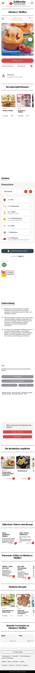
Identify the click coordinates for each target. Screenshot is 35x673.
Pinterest (11, 665)
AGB (9, 661)
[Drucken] (31, 66)
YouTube (18, 665)
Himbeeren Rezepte (27, 392)
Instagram (25, 665)
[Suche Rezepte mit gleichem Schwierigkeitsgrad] (31, 18)
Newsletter (15, 656)
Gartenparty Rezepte (18, 394)
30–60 (2, 18)
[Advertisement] (17, 501)
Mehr (25, 394)
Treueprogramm (6, 656)
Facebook (4, 665)
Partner (22, 661)
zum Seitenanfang (17, 652)
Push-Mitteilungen (25, 656)
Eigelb (3, 635)
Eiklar (20, 635)
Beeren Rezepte (16, 392)
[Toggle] (31, 3)
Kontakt (4, 661)
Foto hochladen (17, 376)
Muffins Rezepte (7, 392)
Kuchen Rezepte (7, 394)
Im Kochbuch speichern (17, 381)
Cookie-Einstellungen (7, 658)
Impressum (15, 661)
